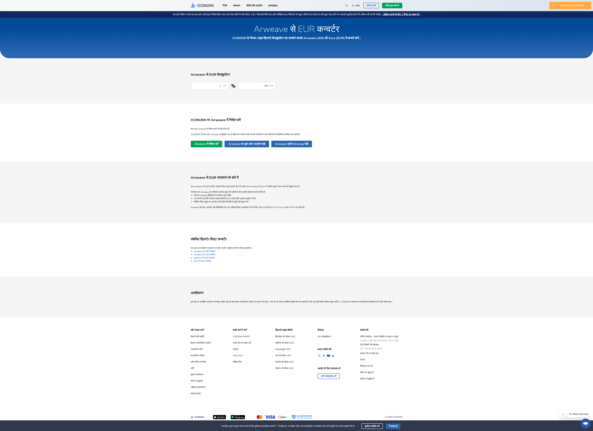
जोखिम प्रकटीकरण (198, 387)
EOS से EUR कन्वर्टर (202, 261)
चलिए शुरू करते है (392, 5)
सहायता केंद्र (196, 393)
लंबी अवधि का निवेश (198, 361)
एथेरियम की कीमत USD (284, 342)
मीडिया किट (237, 361)
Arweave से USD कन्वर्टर (204, 254)
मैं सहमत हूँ (393, 426)
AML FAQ (238, 355)
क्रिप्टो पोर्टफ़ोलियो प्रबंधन (201, 342)
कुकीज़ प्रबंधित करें (372, 426)
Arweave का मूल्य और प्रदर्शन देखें (246, 144)
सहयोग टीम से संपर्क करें (369, 353)
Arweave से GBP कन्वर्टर (204, 251)
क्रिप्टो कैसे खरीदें (197, 336)
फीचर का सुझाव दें (367, 372)
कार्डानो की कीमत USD (284, 361)
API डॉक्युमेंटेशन (324, 336)
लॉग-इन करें (371, 5)
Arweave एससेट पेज (283, 207)
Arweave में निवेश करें (207, 144)
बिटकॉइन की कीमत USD (285, 336)
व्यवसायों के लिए (197, 349)
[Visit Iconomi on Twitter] (319, 355)
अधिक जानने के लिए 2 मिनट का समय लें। (401, 14)
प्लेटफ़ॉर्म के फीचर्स (197, 355)
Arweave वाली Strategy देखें (291, 144)
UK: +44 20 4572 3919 (371, 348)
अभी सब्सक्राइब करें (328, 376)
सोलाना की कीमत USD (284, 368)
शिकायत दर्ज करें (366, 366)
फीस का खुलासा (197, 380)
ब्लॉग (192, 368)
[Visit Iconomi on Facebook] (323, 355)
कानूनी (235, 349)
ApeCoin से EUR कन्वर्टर (204, 257)
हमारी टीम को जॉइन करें (242, 342)
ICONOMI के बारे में (241, 336)
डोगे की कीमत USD (283, 355)
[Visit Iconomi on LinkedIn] (333, 355)
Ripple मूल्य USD (282, 349)
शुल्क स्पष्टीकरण (197, 374)
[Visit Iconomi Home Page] (202, 5)
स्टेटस (362, 359)
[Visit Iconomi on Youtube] (328, 355)
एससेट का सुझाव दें (367, 378)
